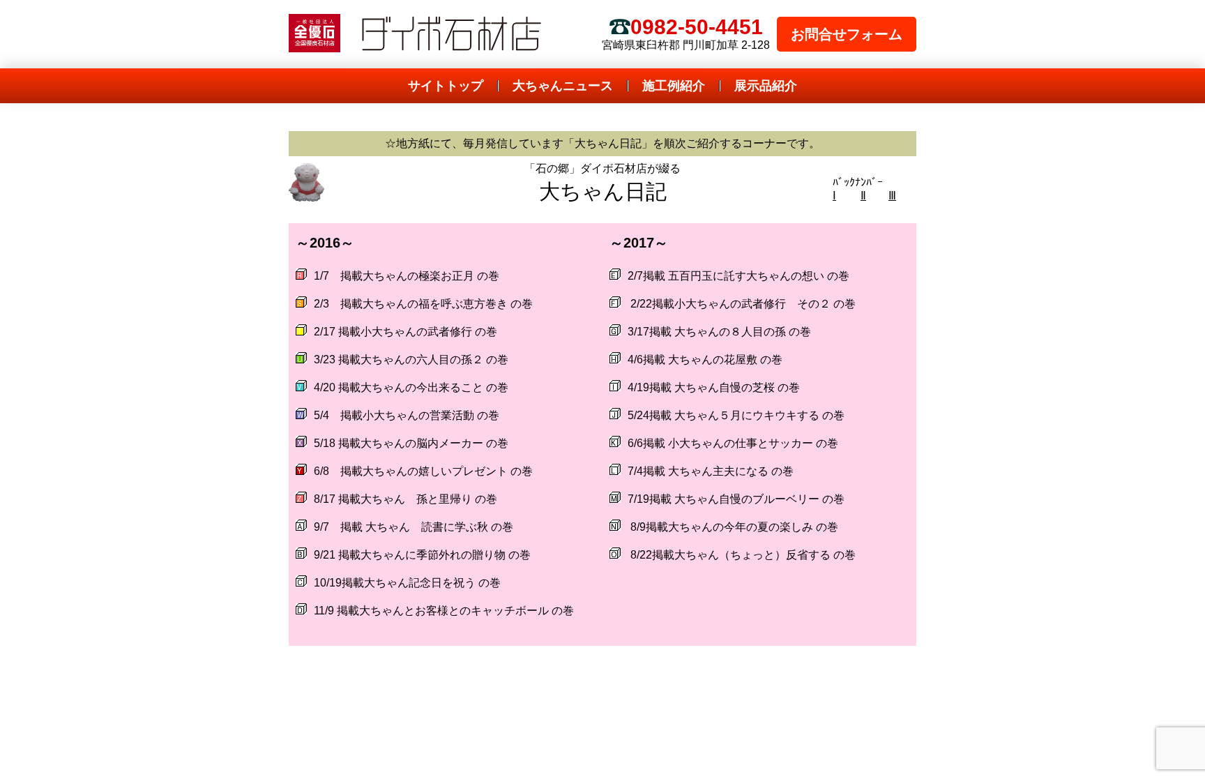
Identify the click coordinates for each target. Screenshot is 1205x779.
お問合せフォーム (846, 34)
